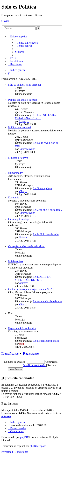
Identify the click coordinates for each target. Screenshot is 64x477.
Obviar (5, 20)
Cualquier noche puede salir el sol (26, 246)
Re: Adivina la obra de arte (47, 301)
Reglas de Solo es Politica (22, 328)
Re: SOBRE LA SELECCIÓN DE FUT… (33, 278)
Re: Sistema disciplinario (46, 340)
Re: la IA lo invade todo (46, 234)
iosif (21, 343)
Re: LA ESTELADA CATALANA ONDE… (35, 117)
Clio (21, 191)
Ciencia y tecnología (19, 219)
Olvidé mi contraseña (34, 365)
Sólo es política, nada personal (24, 84)
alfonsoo (6, 416)
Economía (13, 197)
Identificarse (9, 353)
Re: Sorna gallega (42, 188)
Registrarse (31, 353)
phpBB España (38, 446)
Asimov (23, 282)
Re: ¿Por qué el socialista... (47, 209)
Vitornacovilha (27, 148)
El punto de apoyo (18, 157)
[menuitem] (26, 42)
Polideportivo (15, 261)
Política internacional (19, 127)
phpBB (24, 437)
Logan (22, 121)
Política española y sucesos (22, 99)
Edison (23, 237)
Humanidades (15, 172)
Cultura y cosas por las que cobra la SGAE (31, 289)
